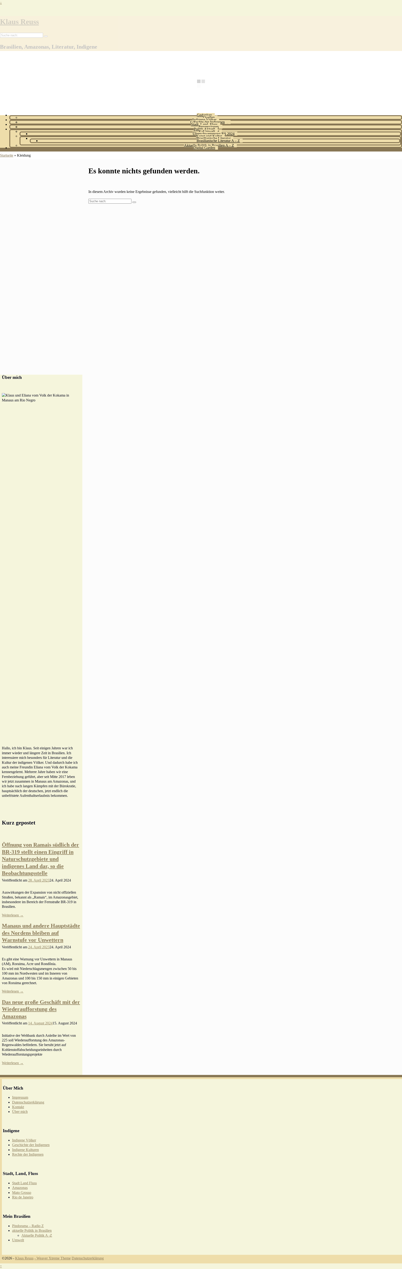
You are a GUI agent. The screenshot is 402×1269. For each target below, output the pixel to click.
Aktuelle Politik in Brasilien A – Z (209, 145)
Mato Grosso (21, 1193)
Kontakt (18, 1107)
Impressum (20, 1097)
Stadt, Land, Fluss (204, 124)
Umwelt (209, 131)
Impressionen (209, 127)
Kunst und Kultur (209, 136)
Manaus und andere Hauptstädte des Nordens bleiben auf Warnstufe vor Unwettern (41, 933)
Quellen (209, 117)
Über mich (20, 1112)
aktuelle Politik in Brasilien (32, 1230)
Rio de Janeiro (22, 1197)
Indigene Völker (204, 120)
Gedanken (204, 115)
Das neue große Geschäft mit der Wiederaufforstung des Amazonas (41, 1009)
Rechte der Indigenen (209, 122)
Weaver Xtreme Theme (54, 1258)
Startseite (6, 155)
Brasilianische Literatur (214, 138)
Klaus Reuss (19, 21)
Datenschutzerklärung (28, 1102)
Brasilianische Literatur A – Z (218, 141)
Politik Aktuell (204, 129)
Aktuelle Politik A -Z (36, 1235)
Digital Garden (204, 148)
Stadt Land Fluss (24, 1183)
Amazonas (20, 1188)
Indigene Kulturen (25, 1150)
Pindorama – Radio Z (28, 1226)
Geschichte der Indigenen (31, 1145)
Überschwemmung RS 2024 (213, 134)
